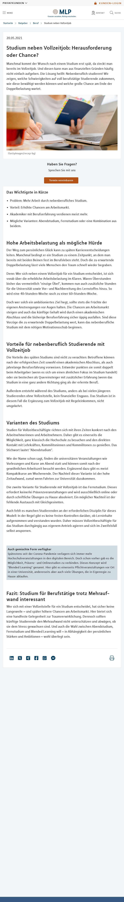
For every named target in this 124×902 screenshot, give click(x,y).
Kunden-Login (109, 3)
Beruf (36, 23)
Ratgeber (23, 23)
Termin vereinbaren (61, 180)
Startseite (8, 23)
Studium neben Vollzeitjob (57, 23)
